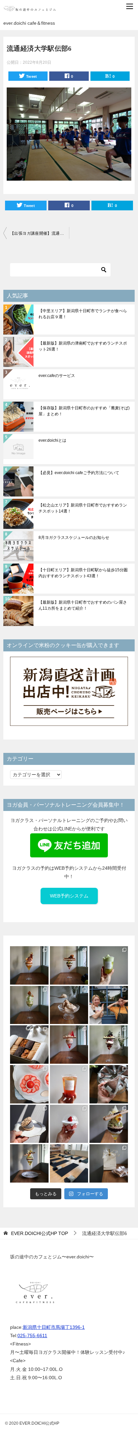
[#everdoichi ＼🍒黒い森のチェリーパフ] (108, 1044)
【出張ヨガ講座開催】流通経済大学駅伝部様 (39, 233)
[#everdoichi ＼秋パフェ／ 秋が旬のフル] (69, 965)
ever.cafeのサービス (57, 375)
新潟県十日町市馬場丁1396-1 (54, 1327)
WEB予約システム (69, 895)
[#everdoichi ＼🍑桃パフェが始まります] (69, 1044)
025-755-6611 (32, 1335)
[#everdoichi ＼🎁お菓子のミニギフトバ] (108, 1163)
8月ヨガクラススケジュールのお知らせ (74, 537)
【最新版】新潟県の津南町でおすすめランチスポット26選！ (83, 346)
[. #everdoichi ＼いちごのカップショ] (69, 1124)
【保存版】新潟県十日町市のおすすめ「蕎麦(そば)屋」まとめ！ (84, 411)
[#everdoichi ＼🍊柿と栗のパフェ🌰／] (29, 965)
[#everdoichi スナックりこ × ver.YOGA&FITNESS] (69, 1163)
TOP (39, 1233)
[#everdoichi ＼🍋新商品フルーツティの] (69, 1084)
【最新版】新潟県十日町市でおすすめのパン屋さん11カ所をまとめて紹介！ (83, 605)
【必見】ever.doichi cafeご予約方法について (79, 472)
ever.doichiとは (52, 440)
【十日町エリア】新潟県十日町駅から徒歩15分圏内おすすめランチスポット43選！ (83, 573)
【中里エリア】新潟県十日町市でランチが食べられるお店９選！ (83, 314)
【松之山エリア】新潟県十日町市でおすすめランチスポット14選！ (83, 508)
